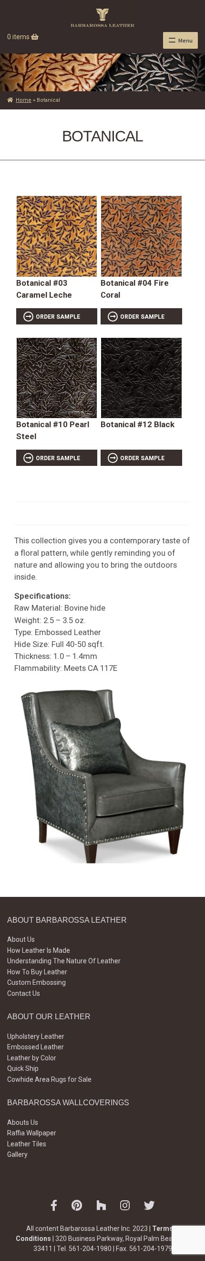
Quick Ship (23, 1068)
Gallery (17, 1154)
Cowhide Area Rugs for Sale (49, 1079)
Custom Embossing (36, 982)
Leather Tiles (26, 1144)
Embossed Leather (35, 1047)
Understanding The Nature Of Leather (64, 961)
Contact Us (23, 993)
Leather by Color (31, 1058)
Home (23, 100)
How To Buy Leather (37, 972)
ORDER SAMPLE (58, 316)
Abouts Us (22, 1122)
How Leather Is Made (38, 950)
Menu (185, 40)
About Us (21, 939)
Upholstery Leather (35, 1036)
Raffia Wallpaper (31, 1133)
